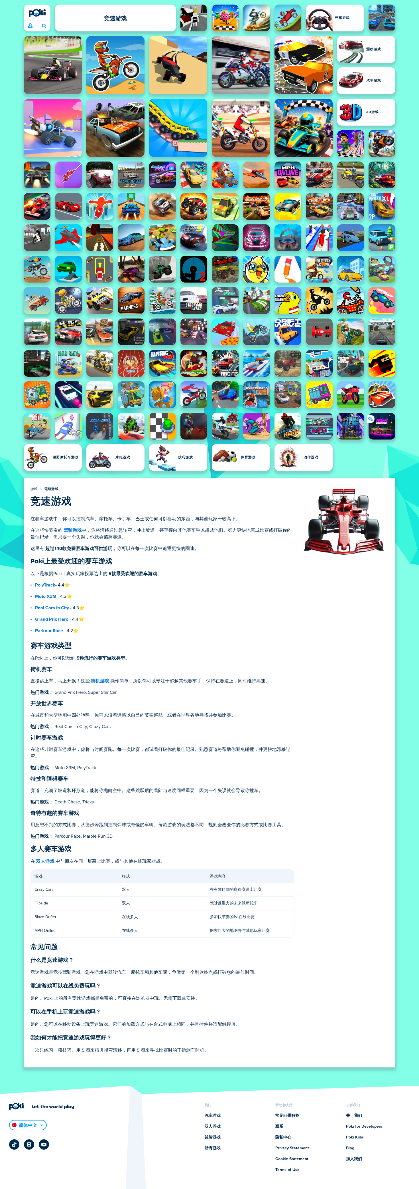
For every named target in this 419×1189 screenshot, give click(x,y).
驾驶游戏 (73, 530)
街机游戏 (100, 681)
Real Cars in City (52, 608)
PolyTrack (45, 585)
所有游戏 (213, 1148)
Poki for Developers (364, 1126)
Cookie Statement (291, 1159)
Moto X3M (45, 596)
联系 (279, 1126)
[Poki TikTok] (14, 1144)
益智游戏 (213, 1137)
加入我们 (354, 1159)
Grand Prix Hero (51, 619)
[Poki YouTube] (44, 1144)
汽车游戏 (213, 1116)
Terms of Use (287, 1170)
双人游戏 (45, 861)
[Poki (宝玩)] (37, 13)
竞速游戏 (51, 489)
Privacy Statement (292, 1148)
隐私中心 (283, 1137)
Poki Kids (354, 1137)
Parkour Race (49, 630)
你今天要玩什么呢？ (43, 26)
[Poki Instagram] (29, 1144)
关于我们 (354, 1116)
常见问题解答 (287, 1116)
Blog (350, 1148)
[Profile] (30, 26)
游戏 (34, 489)
